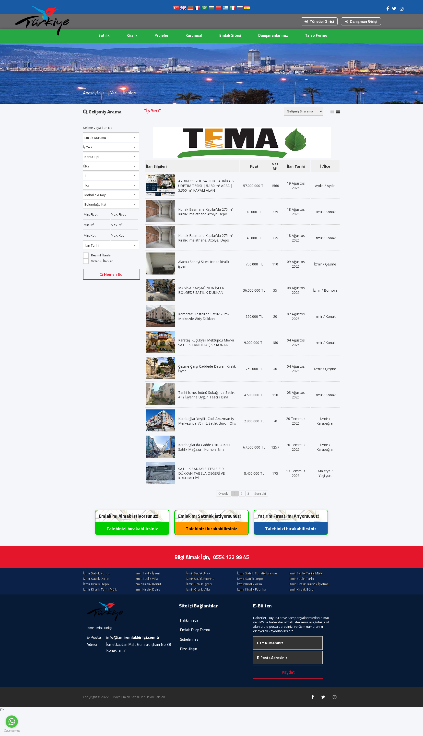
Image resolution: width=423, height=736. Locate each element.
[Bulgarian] (211, 9)
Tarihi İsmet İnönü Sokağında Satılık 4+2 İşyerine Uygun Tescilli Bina (206, 394)
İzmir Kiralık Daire (147, 589)
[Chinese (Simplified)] (219, 9)
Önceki (223, 493)
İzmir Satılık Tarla (301, 578)
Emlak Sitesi (230, 35)
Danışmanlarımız (273, 35)
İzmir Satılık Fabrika (200, 578)
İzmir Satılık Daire (96, 578)
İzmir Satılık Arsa (198, 573)
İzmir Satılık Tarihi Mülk (305, 573)
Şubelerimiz (189, 639)
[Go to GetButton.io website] (12, 731)
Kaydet (288, 672)
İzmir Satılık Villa (146, 578)
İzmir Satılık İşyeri (147, 573)
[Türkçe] (176, 9)
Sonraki (260, 493)
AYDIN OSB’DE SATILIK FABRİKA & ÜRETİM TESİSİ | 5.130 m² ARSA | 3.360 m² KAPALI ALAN (206, 186)
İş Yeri (111, 92)
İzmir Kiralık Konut (147, 584)
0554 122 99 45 (231, 557)
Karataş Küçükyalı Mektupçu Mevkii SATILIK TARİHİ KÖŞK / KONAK (206, 342)
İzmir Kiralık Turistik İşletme (309, 584)
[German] (190, 9)
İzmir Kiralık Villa (198, 589)
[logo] (42, 20)
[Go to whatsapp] (12, 721)
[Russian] (240, 9)
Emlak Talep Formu (195, 630)
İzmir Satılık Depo (250, 578)
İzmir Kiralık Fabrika (251, 589)
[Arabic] (204, 9)
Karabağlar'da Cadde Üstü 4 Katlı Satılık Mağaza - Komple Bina (204, 447)
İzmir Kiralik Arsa (249, 584)
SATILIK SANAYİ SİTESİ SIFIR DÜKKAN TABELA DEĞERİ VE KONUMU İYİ (201, 473)
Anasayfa (92, 92)
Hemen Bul (113, 274)
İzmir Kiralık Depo (96, 584)
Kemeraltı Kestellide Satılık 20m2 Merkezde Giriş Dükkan (204, 316)
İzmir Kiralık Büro (301, 589)
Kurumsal (194, 35)
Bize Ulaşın (188, 649)
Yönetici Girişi (322, 21)
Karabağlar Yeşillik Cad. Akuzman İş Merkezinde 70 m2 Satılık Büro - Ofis (207, 421)
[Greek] (226, 9)
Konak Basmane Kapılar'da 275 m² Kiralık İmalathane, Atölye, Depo (205, 237)
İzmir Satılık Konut (96, 573)
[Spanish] (247, 9)
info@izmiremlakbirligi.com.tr (133, 637)
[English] (183, 9)
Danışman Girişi (363, 21)
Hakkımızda (189, 620)
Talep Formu (316, 35)
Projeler (161, 35)
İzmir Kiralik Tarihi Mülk (100, 589)
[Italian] (233, 9)
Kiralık (132, 35)
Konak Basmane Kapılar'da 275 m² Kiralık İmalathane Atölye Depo (205, 211)
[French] (197, 9)
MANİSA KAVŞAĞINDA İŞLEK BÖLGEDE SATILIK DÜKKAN (201, 290)
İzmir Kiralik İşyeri (199, 584)
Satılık (103, 35)
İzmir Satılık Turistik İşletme (257, 573)
